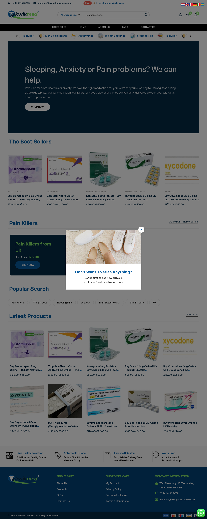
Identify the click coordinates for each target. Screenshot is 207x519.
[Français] (191, 4)
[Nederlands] (183, 4)
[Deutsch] (195, 4)
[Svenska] (203, 4)
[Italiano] (199, 4)
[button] (141, 230)
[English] (187, 4)
